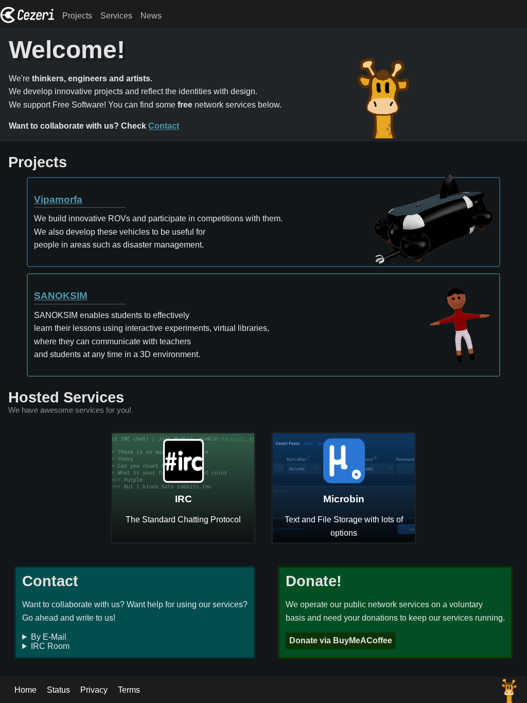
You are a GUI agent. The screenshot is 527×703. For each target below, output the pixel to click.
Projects (77, 15)
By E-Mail (48, 636)
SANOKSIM (60, 295)
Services (116, 15)
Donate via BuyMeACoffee (340, 640)
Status (58, 690)
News (151, 15)
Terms (129, 690)
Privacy (94, 690)
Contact (163, 125)
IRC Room (50, 646)
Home (25, 690)
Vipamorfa (58, 199)
